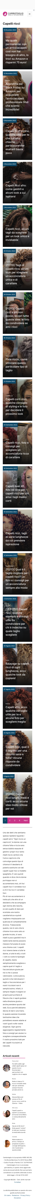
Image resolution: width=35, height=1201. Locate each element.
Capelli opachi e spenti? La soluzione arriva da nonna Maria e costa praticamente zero (19, 1115)
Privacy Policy (25, 1195)
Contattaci (17, 1182)
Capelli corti (9, 356)
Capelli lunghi (10, 305)
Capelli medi (9, 261)
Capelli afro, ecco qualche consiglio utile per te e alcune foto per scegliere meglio (16, 714)
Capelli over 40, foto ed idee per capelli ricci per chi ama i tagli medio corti (17, 493)
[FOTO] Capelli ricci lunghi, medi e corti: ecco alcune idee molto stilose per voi (17, 801)
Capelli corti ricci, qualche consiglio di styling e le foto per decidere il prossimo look (16, 406)
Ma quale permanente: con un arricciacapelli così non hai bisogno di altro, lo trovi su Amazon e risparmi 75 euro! (17, 51)
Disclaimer (17, 1198)
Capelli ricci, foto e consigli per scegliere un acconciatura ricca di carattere (17, 450)
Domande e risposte (12, 743)
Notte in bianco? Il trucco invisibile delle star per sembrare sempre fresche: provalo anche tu (19, 1086)
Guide (7, 127)
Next (26, 820)
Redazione (15, 1195)
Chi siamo (7, 1195)
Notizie (8, 37)
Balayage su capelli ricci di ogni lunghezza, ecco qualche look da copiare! (17, 671)
